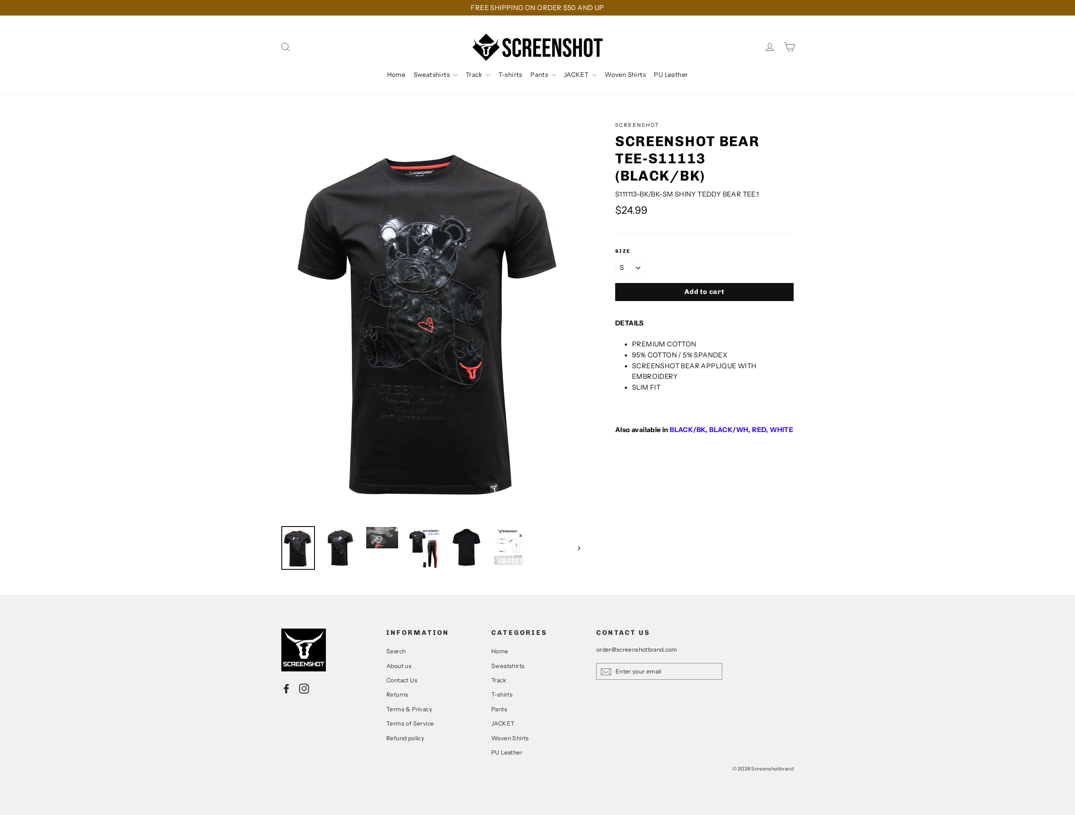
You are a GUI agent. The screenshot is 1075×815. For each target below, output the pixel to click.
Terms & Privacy (409, 709)
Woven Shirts (625, 75)
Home (396, 75)
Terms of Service (410, 723)
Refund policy (405, 738)
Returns (397, 694)
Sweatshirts (432, 75)
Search (396, 651)
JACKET (577, 75)
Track (475, 75)
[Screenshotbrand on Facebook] (286, 688)
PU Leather (671, 75)
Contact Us (401, 680)
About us (399, 666)
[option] (432, 319)
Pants (539, 75)
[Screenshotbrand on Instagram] (304, 688)
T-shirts (510, 75)
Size (623, 251)
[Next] (578, 548)
